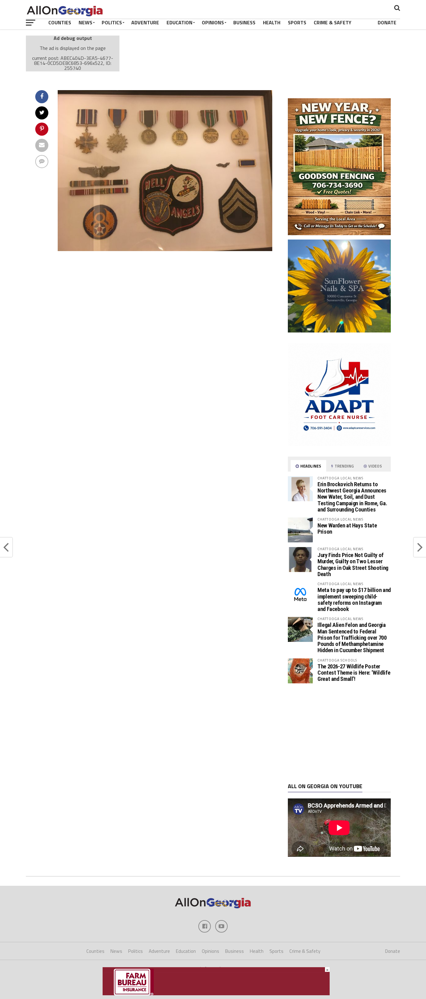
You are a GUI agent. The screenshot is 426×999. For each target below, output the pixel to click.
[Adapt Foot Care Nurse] (339, 444)
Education (179, 22)
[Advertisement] (339, 733)
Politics (112, 22)
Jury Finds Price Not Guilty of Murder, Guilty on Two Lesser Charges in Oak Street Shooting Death (352, 564)
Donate (387, 22)
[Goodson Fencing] (339, 233)
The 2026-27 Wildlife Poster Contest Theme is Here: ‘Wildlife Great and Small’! (353, 672)
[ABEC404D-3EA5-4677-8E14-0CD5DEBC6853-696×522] (165, 249)
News (85, 22)
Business (244, 22)
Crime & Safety (332, 22)
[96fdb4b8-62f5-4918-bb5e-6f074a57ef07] (339, 330)
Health (271, 22)
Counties (59, 22)
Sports (297, 22)
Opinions (213, 22)
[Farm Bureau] (216, 993)
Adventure (145, 22)
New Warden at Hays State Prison (347, 528)
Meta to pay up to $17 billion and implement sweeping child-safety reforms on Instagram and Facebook (354, 599)
